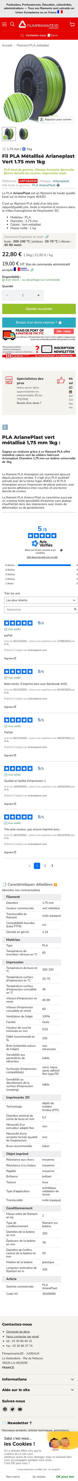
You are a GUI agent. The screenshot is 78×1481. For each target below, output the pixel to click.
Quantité (7, 286)
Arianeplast (61, 181)
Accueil (7, 45)
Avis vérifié (14, 629)
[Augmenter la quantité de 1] (39, 295)
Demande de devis (18, 1332)
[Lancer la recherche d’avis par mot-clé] (75, 609)
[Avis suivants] (52, 866)
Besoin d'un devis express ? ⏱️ (39, 322)
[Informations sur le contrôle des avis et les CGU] (61, 550)
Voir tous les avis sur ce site (42, 557)
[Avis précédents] (29, 865)
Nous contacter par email (22, 1336)
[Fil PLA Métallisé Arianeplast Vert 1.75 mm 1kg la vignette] (9, 134)
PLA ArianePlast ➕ (46, 185)
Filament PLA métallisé (33, 45)
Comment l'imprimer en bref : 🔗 (26, 237)
